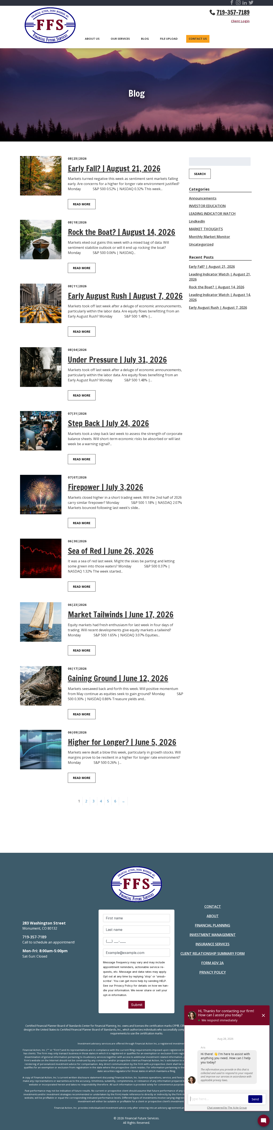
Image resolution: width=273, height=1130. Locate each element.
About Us (92, 39)
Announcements (202, 198)
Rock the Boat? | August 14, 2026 (216, 287)
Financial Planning (212, 925)
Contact (212, 906)
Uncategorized (201, 244)
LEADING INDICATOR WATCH (212, 213)
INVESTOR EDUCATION (207, 206)
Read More (81, 204)
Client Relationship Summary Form (212, 953)
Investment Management (213, 934)
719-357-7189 (233, 12)
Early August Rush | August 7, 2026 (218, 307)
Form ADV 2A (212, 963)
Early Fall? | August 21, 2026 (212, 266)
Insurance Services (212, 944)
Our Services (120, 39)
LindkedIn (197, 221)
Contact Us (198, 39)
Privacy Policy (212, 972)
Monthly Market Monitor (209, 236)
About (213, 916)
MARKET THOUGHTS (206, 229)
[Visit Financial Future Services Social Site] (232, 3)
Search (200, 174)
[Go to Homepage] (48, 26)
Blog (145, 39)
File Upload (169, 39)
